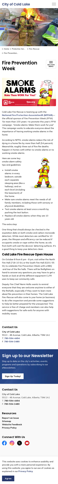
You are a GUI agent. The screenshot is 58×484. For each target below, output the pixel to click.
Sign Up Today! (13, 376)
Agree (8, 478)
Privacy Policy (25, 471)
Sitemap (6, 421)
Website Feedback (12, 424)
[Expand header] (54, 4)
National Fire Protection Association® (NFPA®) (27, 115)
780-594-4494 (12, 338)
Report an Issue (10, 418)
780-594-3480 (12, 341)
